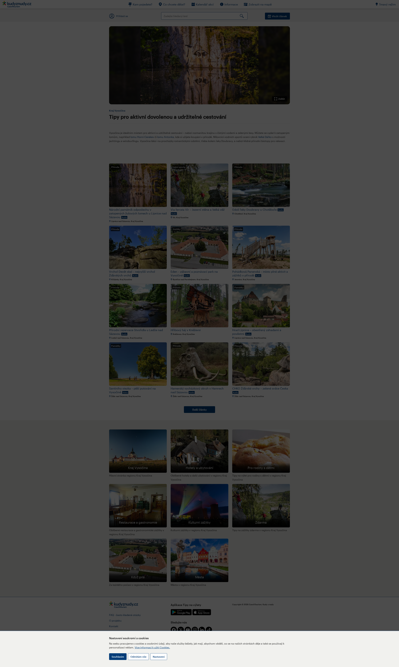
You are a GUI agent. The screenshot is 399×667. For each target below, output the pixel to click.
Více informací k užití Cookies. (152, 647)
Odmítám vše (138, 656)
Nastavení (159, 656)
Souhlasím (118, 656)
